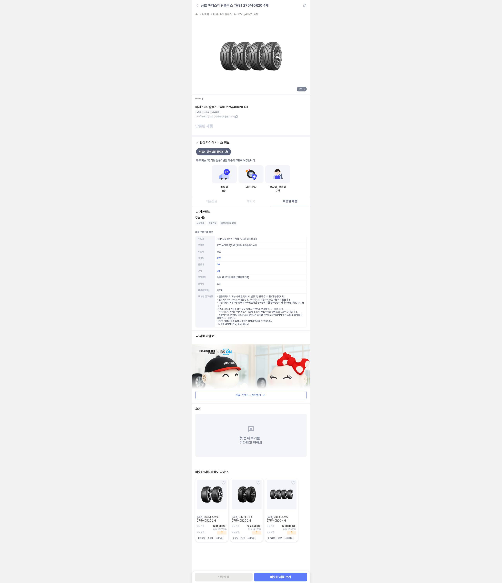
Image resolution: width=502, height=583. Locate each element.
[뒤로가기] (197, 5)
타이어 (205, 14)
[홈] (304, 5)
